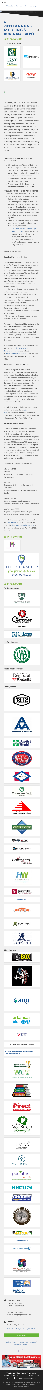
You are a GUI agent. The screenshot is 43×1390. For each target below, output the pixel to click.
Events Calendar (23, 1342)
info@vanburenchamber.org (16, 354)
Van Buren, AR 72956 (19, 1376)
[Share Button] (37, 30)
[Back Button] (5, 22)
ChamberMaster (18, 1386)
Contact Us (25, 1344)
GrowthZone (25, 1384)
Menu (4, 3)
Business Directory (11, 1342)
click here (12, 523)
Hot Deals (33, 1342)
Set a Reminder (21, 1335)
